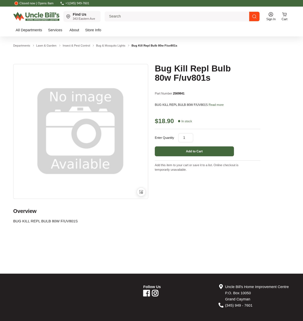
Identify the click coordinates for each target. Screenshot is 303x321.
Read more (216, 104)
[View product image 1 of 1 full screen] (80, 131)
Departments (21, 45)
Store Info (93, 30)
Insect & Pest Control (76, 45)
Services (55, 30)
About (74, 30)
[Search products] (254, 16)
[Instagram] (155, 295)
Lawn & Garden (46, 45)
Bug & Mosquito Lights (110, 45)
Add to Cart (194, 151)
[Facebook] (146, 295)
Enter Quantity (164, 137)
